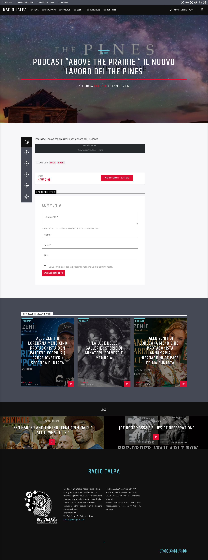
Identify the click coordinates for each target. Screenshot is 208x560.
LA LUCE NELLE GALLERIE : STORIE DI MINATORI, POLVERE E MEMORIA (104, 351)
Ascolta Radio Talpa (183, 10)
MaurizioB (100, 86)
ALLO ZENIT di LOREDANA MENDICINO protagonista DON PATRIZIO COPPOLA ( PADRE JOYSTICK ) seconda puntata (47, 350)
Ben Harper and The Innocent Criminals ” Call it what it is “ (52, 430)
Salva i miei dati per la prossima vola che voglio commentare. (81, 266)
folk (52, 163)
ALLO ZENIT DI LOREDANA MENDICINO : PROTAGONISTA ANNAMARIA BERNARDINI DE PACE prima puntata (160, 350)
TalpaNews (95, 10)
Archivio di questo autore (117, 178)
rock (61, 163)
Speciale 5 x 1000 (46, 2)
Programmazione (25, 2)
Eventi (80, 10)
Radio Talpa (15, 9)
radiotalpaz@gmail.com (74, 519)
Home (36, 10)
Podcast (8, 2)
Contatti (64, 2)
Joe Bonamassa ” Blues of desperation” (156, 428)
